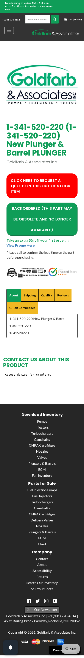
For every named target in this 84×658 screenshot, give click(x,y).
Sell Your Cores (42, 589)
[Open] (10, 647)
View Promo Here (20, 245)
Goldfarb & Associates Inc (56, 632)
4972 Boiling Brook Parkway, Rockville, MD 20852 (42, 621)
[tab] (13, 295)
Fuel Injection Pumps (42, 490)
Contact (42, 559)
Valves (42, 457)
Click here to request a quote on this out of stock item (40, 186)
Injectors (42, 427)
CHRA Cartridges (42, 445)
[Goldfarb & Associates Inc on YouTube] (55, 601)
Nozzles (42, 451)
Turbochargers (42, 433)
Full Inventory (42, 475)
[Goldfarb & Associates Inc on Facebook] (29, 601)
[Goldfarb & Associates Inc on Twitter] (38, 601)
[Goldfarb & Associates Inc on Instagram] (46, 601)
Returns (42, 577)
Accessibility (42, 570)
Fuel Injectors (42, 496)
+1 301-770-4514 (11, 19)
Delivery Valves (42, 520)
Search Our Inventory (42, 583)
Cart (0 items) (74, 19)
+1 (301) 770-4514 (62, 616)
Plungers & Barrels (42, 463)
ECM (42, 469)
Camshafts (42, 439)
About (42, 564)
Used (42, 544)
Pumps (42, 421)
